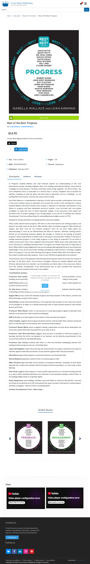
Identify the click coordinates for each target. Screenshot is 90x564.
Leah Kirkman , (15, 127)
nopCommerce (80, 560)
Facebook (14, 551)
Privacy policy (27, 560)
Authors (27, 176)
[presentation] (10, 438)
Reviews (38, 176)
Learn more (45, 290)
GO (87, 10)
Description (14, 176)
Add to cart (23, 149)
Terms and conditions (12, 560)
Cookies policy (39, 560)
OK (45, 286)
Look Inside (44, 118)
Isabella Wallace (27, 127)
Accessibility (50, 560)
